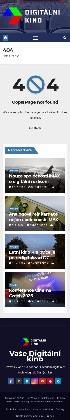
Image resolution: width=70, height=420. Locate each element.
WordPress (37, 401)
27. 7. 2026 (19, 187)
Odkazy (60, 409)
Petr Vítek (31, 397)
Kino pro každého (43, 409)
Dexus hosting (21, 401)
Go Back (35, 128)
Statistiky (11, 409)
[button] (64, 37)
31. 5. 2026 (19, 301)
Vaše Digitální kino (35, 356)
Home (6, 55)
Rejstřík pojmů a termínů (30, 415)
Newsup (58, 401)
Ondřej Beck (40, 187)
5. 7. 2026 (18, 225)
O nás (50, 415)
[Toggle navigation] (35, 38)
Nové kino (24, 409)
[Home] (5, 38)
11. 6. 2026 (19, 263)
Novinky (14, 171)
